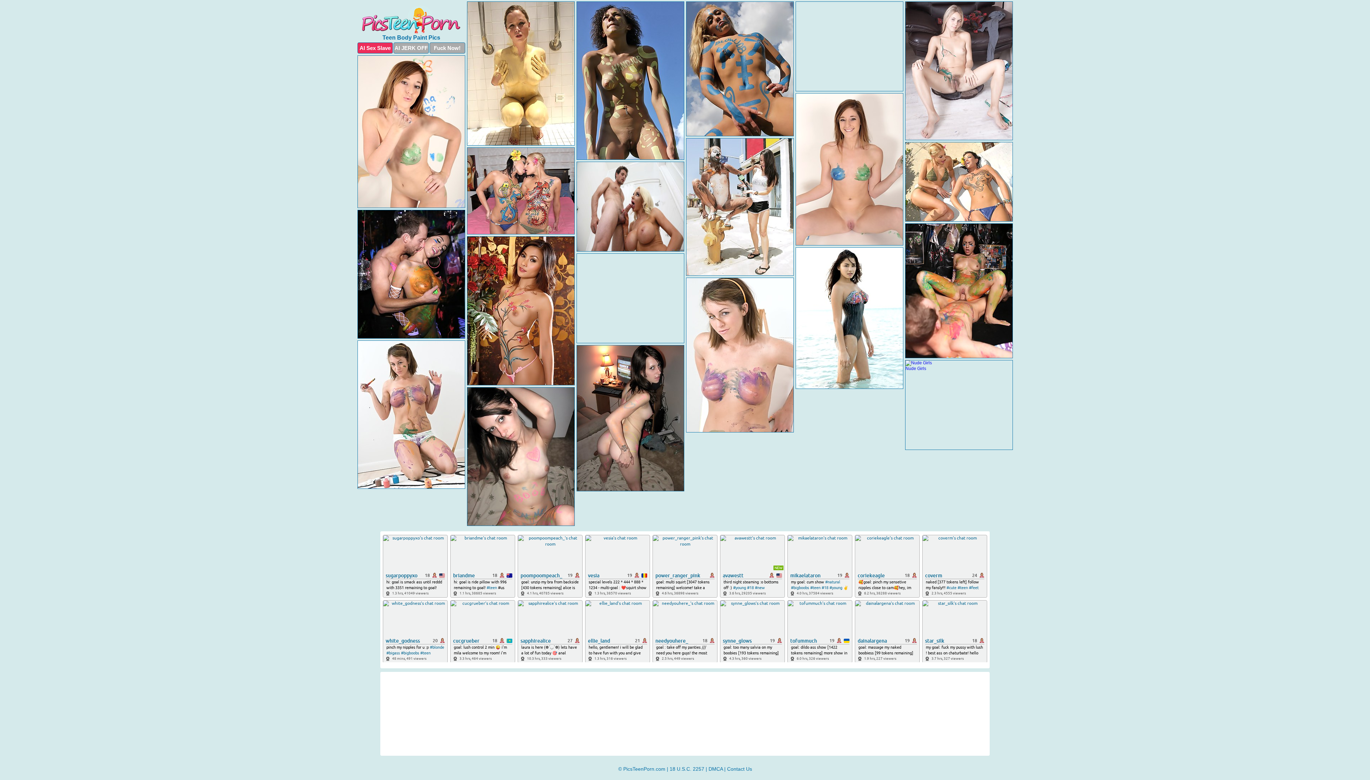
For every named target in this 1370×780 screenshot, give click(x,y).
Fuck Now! (447, 48)
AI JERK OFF (411, 48)
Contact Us (739, 769)
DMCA (716, 769)
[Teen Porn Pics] (411, 20)
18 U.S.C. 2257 (687, 769)
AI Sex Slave (375, 48)
